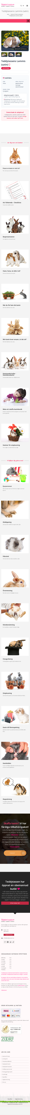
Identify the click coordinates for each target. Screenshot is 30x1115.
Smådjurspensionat (7, 1069)
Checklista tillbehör (7, 1061)
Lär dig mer (5, 1059)
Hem (8, 14)
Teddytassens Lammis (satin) (15, 15)
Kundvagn (4, 1074)
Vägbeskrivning (6, 1079)
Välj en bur (14, 835)
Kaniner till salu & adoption (17, 14)
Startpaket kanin (6, 1064)
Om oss (4, 1082)
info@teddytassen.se (9, 938)
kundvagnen (14, 847)
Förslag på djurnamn (7, 1071)
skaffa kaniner (21, 985)
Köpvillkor (4, 1077)
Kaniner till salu (6, 1056)
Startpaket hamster (7, 1066)
